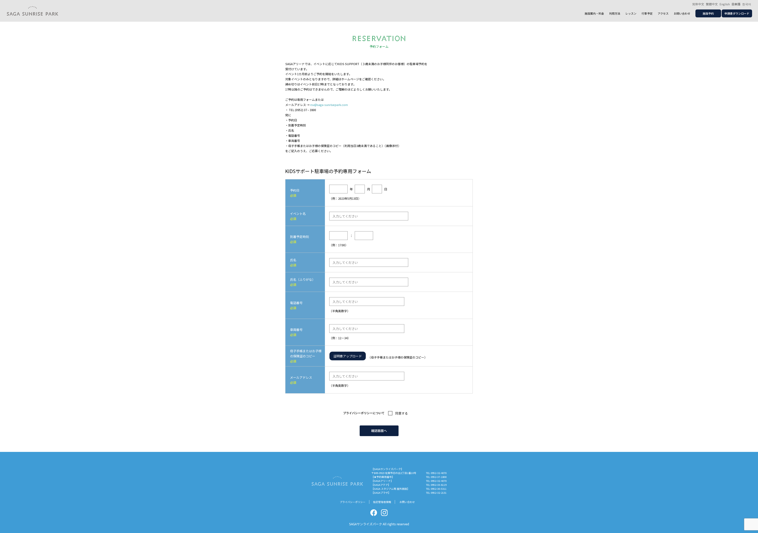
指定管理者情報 (382, 502)
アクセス (663, 13)
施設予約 (708, 13)
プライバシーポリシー (358, 413)
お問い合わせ (682, 13)
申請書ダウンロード (736, 13)
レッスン (630, 13)
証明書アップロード (347, 356)
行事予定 (647, 13)
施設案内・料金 (594, 13)
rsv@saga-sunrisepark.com (329, 105)
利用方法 (614, 13)
